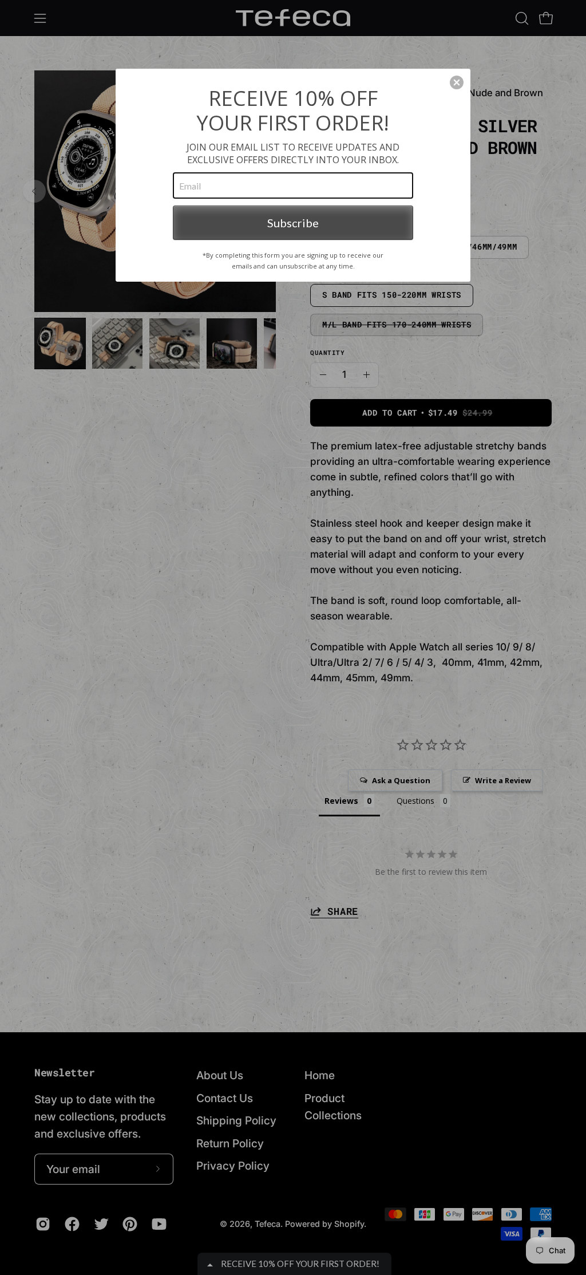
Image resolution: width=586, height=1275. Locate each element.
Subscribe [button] (293, 223)
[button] (457, 82)
